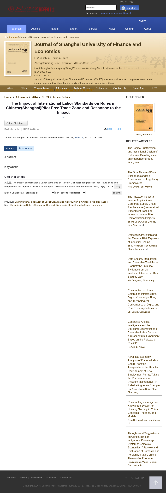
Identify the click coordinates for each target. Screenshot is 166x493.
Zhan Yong (148, 280)
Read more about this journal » (75, 89)
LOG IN (123, 2)
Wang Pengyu (149, 462)
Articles (35, 28)
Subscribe (51, 477)
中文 (131, 2)
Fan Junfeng (150, 245)
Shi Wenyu (146, 186)
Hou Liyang (133, 186)
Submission (36, 477)
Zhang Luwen (135, 249)
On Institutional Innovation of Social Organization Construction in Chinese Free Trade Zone (61, 201)
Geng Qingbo (148, 221)
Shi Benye (133, 312)
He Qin (131, 347)
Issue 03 (79, 137)
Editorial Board (43, 89)
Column (129, 28)
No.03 (45, 97)
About (147, 28)
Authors (54, 28)
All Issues (22, 97)
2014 (35, 97)
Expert (73, 28)
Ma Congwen (134, 280)
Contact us (65, 477)
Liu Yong (132, 389)
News (112, 28)
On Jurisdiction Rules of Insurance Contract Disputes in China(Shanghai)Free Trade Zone (56, 205)
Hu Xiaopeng (134, 462)
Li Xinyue (141, 347)
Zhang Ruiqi (144, 389)
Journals (17, 28)
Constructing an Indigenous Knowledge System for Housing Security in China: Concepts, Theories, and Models (143, 409)
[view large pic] (144, 117)
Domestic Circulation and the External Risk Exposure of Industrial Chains (143, 238)
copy (118, 187)
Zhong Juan (134, 221)
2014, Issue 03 (144, 134)
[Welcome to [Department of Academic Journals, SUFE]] (32, 8)
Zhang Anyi (133, 162)
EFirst (24, 88)
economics (115, 13)
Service (93, 28)
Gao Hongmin (135, 465)
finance (104, 13)
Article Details (61, 97)
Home (142, 20)
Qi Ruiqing (144, 312)
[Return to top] (155, 482)
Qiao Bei (132, 420)
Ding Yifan (133, 225)
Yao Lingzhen (145, 420)
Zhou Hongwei (135, 245)
